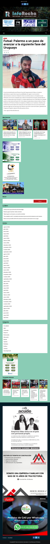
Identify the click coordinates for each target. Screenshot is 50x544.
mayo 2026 (6, 233)
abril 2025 (6, 263)
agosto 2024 (7, 281)
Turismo (6, 348)
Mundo (5, 339)
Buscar (4, 196)
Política (5, 346)
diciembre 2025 (7, 245)
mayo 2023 (6, 315)
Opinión (5, 341)
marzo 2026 (6, 238)
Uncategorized (7, 350)
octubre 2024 (7, 276)
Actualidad (6, 325)
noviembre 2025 (7, 247)
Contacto (5, 537)
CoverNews (31, 542)
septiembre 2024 (8, 279)
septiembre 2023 (8, 306)
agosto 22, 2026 (7, 136)
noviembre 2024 (7, 274)
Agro (5, 328)
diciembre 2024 (7, 272)
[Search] (46, 33)
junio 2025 (6, 258)
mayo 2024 (6, 288)
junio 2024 (6, 285)
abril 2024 (6, 290)
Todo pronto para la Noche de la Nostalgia (14, 209)
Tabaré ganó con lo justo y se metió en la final (14, 214)
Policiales (6, 344)
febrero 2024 (7, 295)
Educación (6, 337)
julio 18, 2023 (7, 50)
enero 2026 (6, 242)
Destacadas (6, 335)
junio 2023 (6, 313)
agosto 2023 (7, 308)
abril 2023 (6, 317)
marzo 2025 (6, 265)
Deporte (5, 38)
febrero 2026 (7, 240)
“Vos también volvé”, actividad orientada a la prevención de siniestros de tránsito (23, 216)
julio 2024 (6, 283)
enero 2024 (6, 297)
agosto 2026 (7, 227)
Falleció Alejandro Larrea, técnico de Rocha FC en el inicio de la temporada (25, 133)
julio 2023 (6, 310)
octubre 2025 (7, 249)
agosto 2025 (7, 254)
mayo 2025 (6, 261)
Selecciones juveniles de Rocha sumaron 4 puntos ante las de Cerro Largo (10, 133)
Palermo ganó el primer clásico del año (13, 211)
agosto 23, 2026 (7, 394)
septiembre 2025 (8, 251)
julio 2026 (6, 229)
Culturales (6, 330)
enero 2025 (6, 270)
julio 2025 (6, 256)
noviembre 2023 (7, 301)
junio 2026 (6, 231)
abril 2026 (6, 236)
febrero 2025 (7, 267)
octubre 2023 (7, 304)
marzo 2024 (6, 292)
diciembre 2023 (7, 299)
